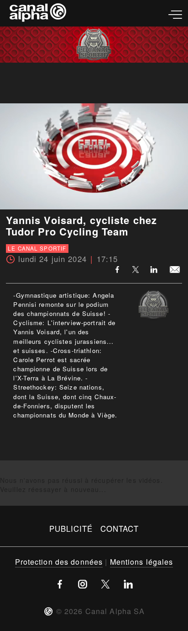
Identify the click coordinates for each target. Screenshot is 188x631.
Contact (119, 528)
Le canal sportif (37, 248)
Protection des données (59, 561)
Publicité (71, 528)
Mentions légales (141, 561)
